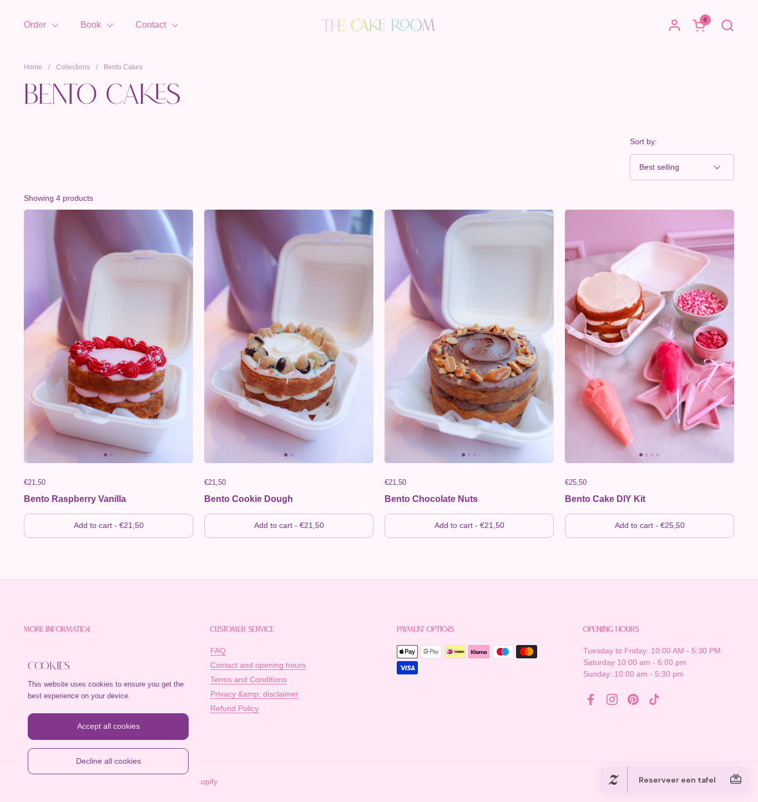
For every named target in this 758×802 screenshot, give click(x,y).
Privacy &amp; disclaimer (254, 693)
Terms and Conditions (248, 679)
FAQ (218, 650)
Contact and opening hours (258, 665)
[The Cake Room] (379, 25)
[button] (727, 25)
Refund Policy (234, 708)
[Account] (674, 25)
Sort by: (643, 141)
